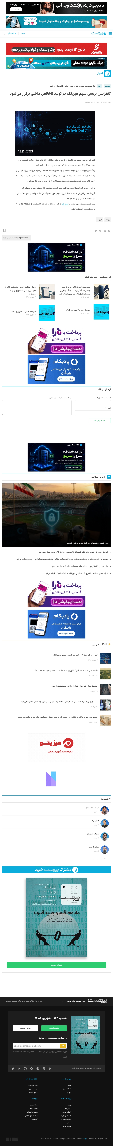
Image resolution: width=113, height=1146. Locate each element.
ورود (23, 33)
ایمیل (109, 408)
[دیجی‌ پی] (56, 8)
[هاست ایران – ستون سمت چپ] (56, 257)
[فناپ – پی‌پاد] (56, 369)
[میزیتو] (56, 747)
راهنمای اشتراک (32, 1112)
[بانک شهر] (56, 49)
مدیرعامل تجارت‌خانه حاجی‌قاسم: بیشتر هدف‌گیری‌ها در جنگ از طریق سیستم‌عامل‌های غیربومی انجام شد (75, 290)
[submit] (63, 1046)
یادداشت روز (67, 1089)
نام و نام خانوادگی (104, 398)
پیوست (107, 86)
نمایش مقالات (25, 1028)
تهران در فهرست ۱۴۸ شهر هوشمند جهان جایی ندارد (75, 655)
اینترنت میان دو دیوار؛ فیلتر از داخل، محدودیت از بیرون (74, 686)
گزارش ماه (67, 1108)
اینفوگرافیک (33, 1092)
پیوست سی (33, 1089)
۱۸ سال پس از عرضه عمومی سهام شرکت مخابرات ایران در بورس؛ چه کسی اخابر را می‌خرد (59, 701)
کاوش (69, 1092)
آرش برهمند (93, 821)
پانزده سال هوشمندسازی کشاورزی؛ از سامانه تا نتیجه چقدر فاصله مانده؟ (66, 670)
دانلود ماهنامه (54, 1028)
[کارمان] (56, 778)
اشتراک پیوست (56, 965)
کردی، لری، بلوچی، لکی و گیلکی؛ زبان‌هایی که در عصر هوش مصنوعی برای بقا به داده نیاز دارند (58, 717)
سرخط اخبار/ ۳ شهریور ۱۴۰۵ (23, 311)
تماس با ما (33, 1108)
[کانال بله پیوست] (56, 22)
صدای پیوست (32, 1085)
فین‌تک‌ (99, 219)
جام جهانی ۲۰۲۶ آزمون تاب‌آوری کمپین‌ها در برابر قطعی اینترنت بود (79, 566)
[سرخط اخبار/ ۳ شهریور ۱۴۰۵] (47, 320)
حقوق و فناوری (66, 1119)
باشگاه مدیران (66, 1112)
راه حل (69, 1123)
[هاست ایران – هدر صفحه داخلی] (56, 63)
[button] (110, 33)
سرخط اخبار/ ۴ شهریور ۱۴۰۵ (78, 310)
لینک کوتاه (11, 238)
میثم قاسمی (93, 847)
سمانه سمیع (93, 834)
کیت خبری (33, 1119)
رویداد (108, 219)
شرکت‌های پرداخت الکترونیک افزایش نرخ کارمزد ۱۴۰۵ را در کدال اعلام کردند (75, 573)
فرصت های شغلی (31, 1115)
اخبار (100, 73)
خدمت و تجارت (66, 1115)
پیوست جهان (66, 1126)
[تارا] (56, 340)
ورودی (69, 1105)
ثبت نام (11, 33)
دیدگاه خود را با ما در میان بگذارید (60, 398)
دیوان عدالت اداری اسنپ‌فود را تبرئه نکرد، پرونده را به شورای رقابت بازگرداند (20, 290)
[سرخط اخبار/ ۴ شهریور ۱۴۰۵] (101, 319)
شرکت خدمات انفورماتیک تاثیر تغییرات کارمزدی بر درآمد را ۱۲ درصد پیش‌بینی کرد (73, 552)
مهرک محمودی (92, 808)
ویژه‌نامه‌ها (33, 1105)
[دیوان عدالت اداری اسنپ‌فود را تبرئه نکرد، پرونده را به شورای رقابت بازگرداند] (47, 299)
